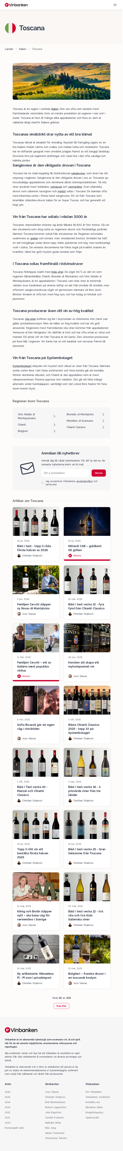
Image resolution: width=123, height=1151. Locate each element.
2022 (7, 1112)
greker (34, 238)
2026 (7, 1092)
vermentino (75, 186)
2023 (7, 1107)
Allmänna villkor (94, 1107)
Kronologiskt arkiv (14, 1128)
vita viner (30, 319)
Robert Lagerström (55, 1107)
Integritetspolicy (94, 1112)
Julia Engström (53, 1112)
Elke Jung (50, 1128)
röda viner (57, 271)
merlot (62, 191)
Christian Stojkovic (55, 1097)
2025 (7, 1097)
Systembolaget (22, 366)
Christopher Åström (56, 1138)
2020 (8, 1122)
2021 (7, 1117)
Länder (9, 49)
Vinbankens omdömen (98, 1097)
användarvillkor (84, 481)
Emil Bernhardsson (55, 1102)
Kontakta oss (93, 1102)
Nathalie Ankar (53, 1122)
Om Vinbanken (94, 1092)
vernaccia (56, 186)
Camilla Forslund (54, 1117)
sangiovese (78, 173)
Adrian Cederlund (54, 1133)
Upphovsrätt (92, 1117)
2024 (7, 1102)
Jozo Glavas (52, 1092)
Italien (22, 49)
